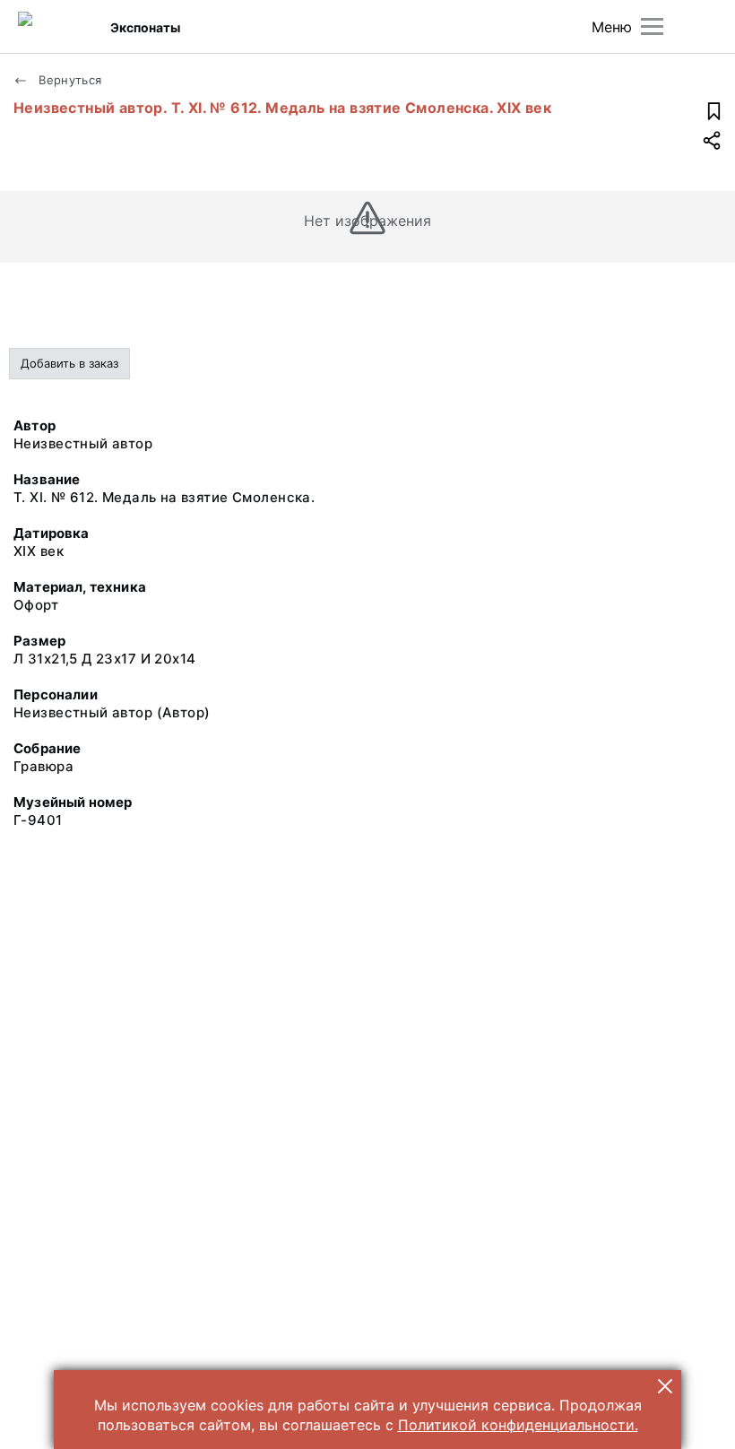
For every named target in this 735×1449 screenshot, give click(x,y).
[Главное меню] (652, 26)
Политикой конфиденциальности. (518, 1425)
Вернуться (68, 80)
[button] (665, 1386)
